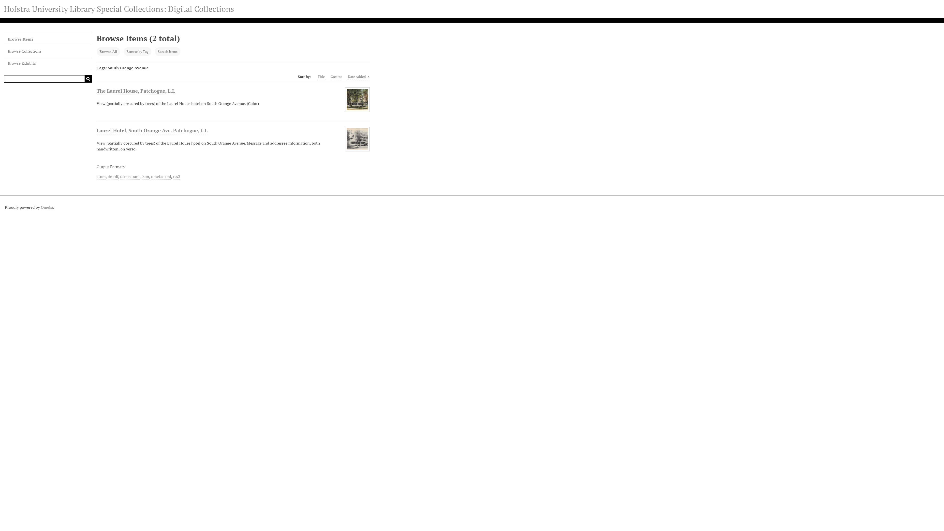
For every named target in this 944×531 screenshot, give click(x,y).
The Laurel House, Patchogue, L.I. (136, 91)
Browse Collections (25, 51)
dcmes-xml (130, 176)
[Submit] (88, 79)
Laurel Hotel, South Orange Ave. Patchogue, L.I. (152, 130)
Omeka (47, 207)
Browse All (108, 51)
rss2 (176, 176)
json (145, 176)
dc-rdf (113, 176)
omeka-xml (161, 176)
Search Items (167, 51)
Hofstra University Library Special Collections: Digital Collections (119, 9)
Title (321, 76)
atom (101, 176)
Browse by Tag (137, 51)
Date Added (357, 76)
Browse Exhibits (22, 63)
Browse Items (20, 39)
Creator (336, 76)
